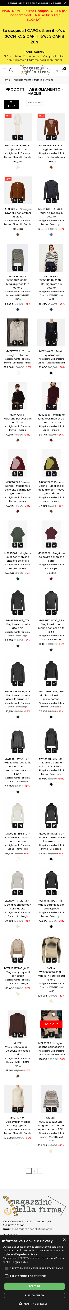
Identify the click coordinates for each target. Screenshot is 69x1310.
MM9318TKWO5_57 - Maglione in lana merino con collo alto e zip (51, 626)
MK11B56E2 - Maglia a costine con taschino (51, 1045)
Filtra (11, 106)
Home (6, 80)
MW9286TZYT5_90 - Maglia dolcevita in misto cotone (51, 695)
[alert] (34, 1272)
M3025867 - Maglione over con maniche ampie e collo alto (17, 557)
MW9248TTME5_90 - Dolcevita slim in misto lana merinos (51, 837)
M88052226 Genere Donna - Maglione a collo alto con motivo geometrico (18, 487)
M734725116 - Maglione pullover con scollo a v (18, 418)
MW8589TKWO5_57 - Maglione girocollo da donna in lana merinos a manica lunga (17, 766)
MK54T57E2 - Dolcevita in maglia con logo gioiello (18, 1121)
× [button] (64, 1239)
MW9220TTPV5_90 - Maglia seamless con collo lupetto (51, 904)
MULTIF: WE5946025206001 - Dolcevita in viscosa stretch (17, 1048)
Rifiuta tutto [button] (34, 1295)
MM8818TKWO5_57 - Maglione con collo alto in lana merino (17, 695)
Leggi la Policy (20, 1262)
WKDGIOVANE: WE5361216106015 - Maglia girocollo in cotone (17, 282)
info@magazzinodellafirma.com (32, 1229)
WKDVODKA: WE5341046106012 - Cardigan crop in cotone (51, 282)
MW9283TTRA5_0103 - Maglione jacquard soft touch (17, 972)
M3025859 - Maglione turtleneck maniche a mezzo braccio (51, 418)
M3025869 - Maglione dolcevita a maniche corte (51, 557)
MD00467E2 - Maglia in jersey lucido (17, 147)
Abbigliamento (22, 80)
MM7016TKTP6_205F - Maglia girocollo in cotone (51, 212)
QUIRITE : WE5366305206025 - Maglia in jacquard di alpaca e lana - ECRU (51, 1123)
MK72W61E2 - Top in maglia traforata (18, 353)
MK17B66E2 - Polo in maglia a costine (51, 147)
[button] (7, 1268)
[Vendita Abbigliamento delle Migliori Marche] (34, 70)
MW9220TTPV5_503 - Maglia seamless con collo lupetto (17, 904)
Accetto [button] (34, 1286)
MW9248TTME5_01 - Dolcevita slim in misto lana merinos (17, 837)
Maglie (38, 80)
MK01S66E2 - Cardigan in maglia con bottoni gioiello (18, 212)
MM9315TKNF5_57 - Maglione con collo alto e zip (18, 624)
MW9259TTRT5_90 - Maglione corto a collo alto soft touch (51, 762)
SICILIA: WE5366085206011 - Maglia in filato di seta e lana (51, 973)
